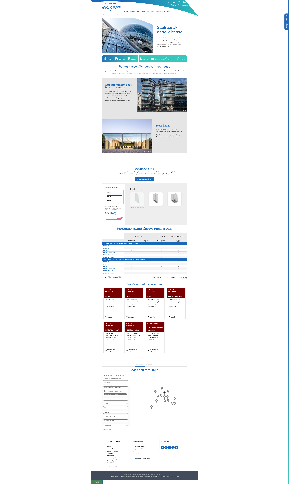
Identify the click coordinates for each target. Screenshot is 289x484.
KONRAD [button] (106, 403)
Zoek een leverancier (146, 58)
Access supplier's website (111, 394)
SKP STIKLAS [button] (107, 425)
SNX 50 (107, 250)
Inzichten (137, 453)
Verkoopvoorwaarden (112, 466)
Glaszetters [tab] (149, 365)
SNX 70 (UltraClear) (110, 252)
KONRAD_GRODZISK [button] (110, 416)
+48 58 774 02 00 (109, 390)
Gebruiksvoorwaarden (112, 451)
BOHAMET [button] (107, 412)
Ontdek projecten (182, 58)
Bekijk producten (110, 58)
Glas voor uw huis (139, 450)
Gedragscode (110, 455)
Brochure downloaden (122, 58)
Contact (109, 446)
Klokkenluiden (110, 462)
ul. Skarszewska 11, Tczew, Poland (113, 391)
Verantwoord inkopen (112, 459)
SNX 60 (107, 248)
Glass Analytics (167, 173)
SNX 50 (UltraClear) (110, 257)
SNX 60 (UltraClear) (110, 255)
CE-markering (110, 461)
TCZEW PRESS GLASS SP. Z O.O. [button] (113, 388)
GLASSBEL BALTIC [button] (109, 421)
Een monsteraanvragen (159, 58)
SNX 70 (107, 246)
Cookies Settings (97, 482)
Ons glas (137, 451)
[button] (156, 401)
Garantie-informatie (112, 457)
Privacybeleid (110, 453)
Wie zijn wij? (110, 448)
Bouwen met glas (139, 448)
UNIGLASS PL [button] (108, 399)
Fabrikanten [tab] (139, 365)
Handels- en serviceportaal (144, 458)
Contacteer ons (171, 58)
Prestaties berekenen (134, 58)
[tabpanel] (144, 399)
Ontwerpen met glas (140, 446)
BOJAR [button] (105, 408)
